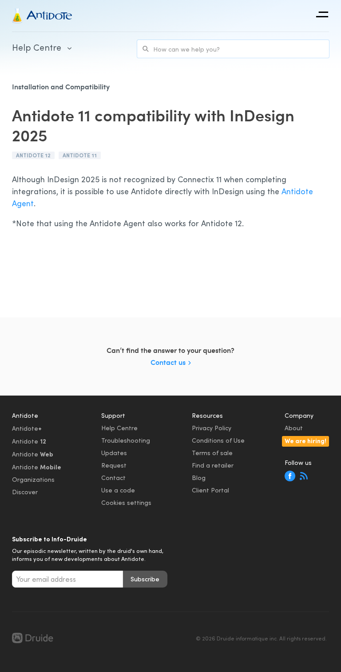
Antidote (27, 428)
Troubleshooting (125, 440)
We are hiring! (305, 440)
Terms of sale (212, 452)
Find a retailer (213, 465)
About (294, 428)
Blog (199, 477)
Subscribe (145, 579)
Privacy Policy (211, 428)
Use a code (118, 490)
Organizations (33, 479)
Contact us (168, 362)
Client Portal (210, 490)
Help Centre (119, 428)
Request (114, 465)
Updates (114, 452)
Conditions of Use (218, 440)
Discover (25, 492)
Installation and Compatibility (61, 86)
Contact (113, 477)
